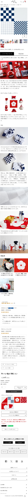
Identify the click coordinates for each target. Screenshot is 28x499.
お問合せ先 (14, 479)
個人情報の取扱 (4, 490)
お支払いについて (14, 471)
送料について (14, 467)
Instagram (20, 442)
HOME (1, 4)
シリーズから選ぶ (12, 4)
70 (20, 4)
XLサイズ (24, 451)
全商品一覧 (6, 4)
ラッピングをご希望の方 (14, 415)
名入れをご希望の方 (14, 412)
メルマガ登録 (8, 442)
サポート (14, 475)
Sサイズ (4, 451)
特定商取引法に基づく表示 (6, 487)
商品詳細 (21, 53)
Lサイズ (17, 451)
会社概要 (2, 484)
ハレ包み (17, 4)
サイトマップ (3, 493)
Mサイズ (11, 451)
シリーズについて (7, 53)
